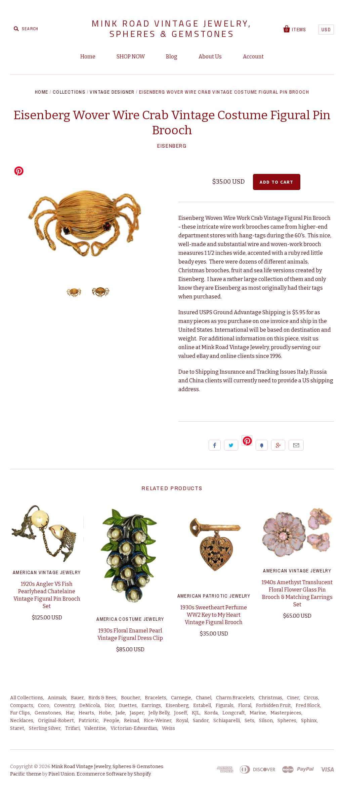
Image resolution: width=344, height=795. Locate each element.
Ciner (293, 698)
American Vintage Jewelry (47, 572)
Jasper (137, 713)
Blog (171, 56)
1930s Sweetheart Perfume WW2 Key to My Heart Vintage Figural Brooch (213, 614)
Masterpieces (285, 713)
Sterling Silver (44, 728)
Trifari (72, 728)
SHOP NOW (131, 56)
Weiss (168, 728)
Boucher (130, 698)
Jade (120, 713)
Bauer (77, 698)
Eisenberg (171, 145)
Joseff (180, 713)
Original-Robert (56, 720)
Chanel (203, 698)
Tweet (231, 445)
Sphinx (309, 720)
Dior (109, 705)
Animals (57, 698)
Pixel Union (61, 774)
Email (296, 445)
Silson (266, 720)
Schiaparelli (226, 720)
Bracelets (155, 698)
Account (253, 56)
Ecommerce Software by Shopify (113, 774)
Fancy (262, 445)
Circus (311, 698)
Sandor (201, 720)
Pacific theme (25, 774)
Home (87, 56)
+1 (278, 445)
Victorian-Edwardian (134, 728)
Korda (211, 713)
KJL (196, 713)
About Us (210, 56)
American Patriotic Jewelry (213, 596)
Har (70, 713)
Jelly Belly (158, 713)
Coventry (64, 705)
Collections (69, 92)
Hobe (105, 713)
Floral (244, 705)
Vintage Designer (112, 92)
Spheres (286, 720)
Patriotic (89, 720)
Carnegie (181, 698)
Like (215, 445)
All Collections (26, 698)
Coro (43, 705)
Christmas (270, 698)
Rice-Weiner (157, 720)
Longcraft (233, 713)
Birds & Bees (102, 698)
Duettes (128, 705)
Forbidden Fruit (273, 705)
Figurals (224, 705)
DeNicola (89, 705)
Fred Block (308, 705)
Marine (258, 713)
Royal (182, 720)
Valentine (95, 728)
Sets (249, 720)
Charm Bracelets (235, 698)
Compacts (21, 705)
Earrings (151, 705)
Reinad (131, 720)
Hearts (86, 713)
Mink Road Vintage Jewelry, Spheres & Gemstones (172, 28)
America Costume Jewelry (130, 619)
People (111, 720)
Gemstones (48, 713)
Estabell (202, 705)
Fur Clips (20, 713)
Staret (17, 728)
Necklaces (21, 720)
